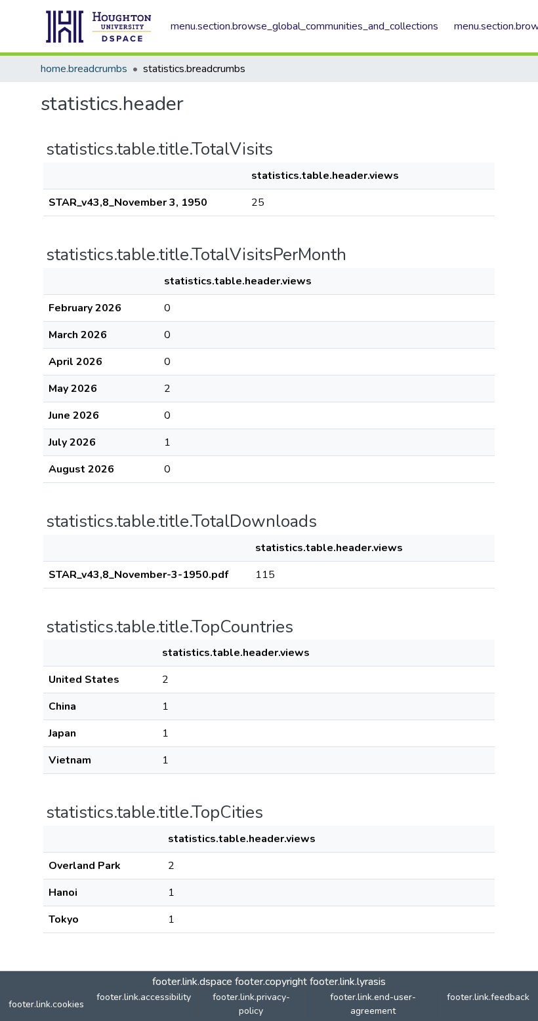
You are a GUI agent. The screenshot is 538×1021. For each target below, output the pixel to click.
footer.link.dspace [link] (192, 981)
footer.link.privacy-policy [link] (251, 1004)
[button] (99, 26)
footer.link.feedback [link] (488, 997)
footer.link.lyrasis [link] (348, 981)
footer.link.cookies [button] (46, 1004)
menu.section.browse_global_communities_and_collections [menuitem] (304, 26)
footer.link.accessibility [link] (143, 997)
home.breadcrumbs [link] (84, 69)
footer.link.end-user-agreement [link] (373, 1004)
